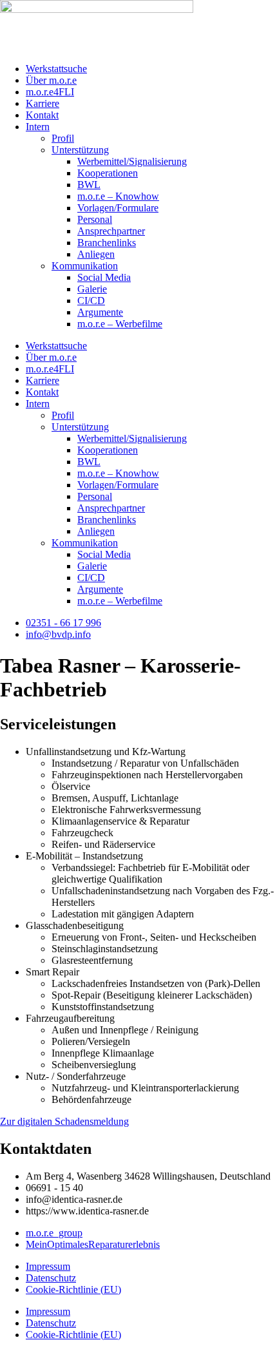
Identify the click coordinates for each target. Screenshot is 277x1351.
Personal (94, 219)
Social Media (104, 277)
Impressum (48, 1266)
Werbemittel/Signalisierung (132, 161)
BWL (88, 184)
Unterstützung (80, 149)
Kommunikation (85, 265)
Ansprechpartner (111, 230)
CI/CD (91, 300)
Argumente (100, 312)
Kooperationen (107, 173)
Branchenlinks (106, 242)
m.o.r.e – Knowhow (118, 196)
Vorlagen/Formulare (117, 207)
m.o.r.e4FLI (50, 91)
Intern (38, 126)
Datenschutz (51, 1277)
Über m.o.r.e (51, 80)
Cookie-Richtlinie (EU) (73, 1289)
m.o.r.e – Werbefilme (119, 323)
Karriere (42, 103)
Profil (63, 138)
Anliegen (96, 254)
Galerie (92, 288)
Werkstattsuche (56, 68)
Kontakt (42, 115)
